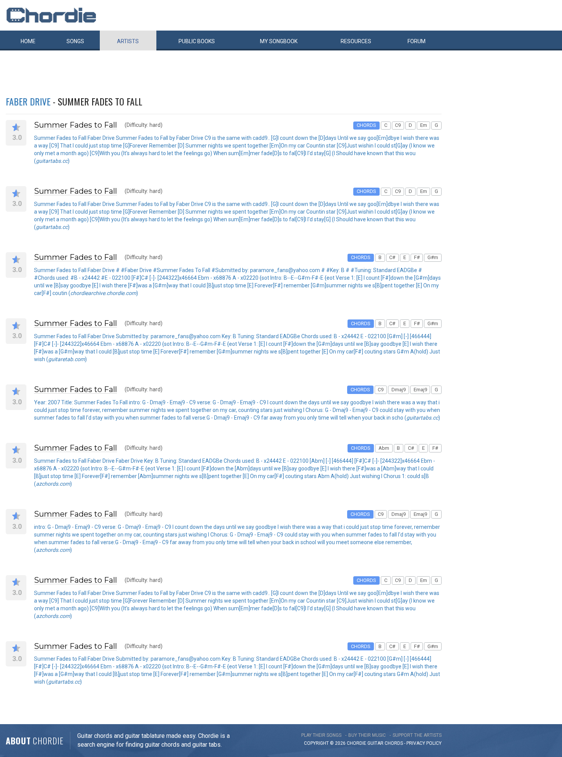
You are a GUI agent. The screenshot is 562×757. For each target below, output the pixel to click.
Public (197, 41)
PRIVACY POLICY (424, 743)
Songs (75, 41)
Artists (128, 41)
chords (394, 743)
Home (28, 41)
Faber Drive (28, 101)
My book (278, 41)
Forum (417, 41)
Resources (356, 41)
